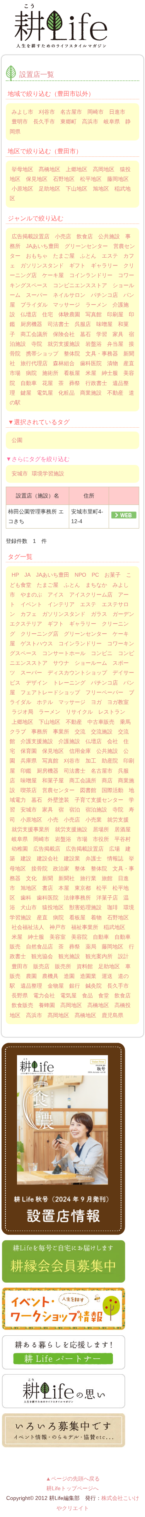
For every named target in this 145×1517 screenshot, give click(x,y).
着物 (96, 917)
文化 (31, 878)
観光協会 (42, 956)
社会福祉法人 (28, 927)
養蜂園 (47, 1005)
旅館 (107, 878)
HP (15, 575)
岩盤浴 (93, 344)
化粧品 (66, 393)
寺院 (36, 344)
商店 (107, 780)
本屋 (63, 888)
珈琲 (112, 907)
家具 (118, 334)
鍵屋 (25, 393)
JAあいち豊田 (42, 246)
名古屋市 (71, 112)
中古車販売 (100, 722)
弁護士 (93, 858)
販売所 (63, 966)
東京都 (83, 888)
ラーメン (96, 305)
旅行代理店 (34, 363)
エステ (110, 256)
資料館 (85, 966)
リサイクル (79, 712)
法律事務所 (77, 898)
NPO (80, 575)
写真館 (93, 314)
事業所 (61, 731)
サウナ (61, 663)
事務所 (39, 731)
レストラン (111, 712)
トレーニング (69, 683)
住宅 (47, 314)
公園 (17, 440)
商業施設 (91, 393)
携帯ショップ (42, 353)
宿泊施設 (96, 809)
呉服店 (83, 324)
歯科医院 (91, 363)
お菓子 (112, 575)
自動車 (28, 383)
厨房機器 (31, 324)
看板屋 (72, 373)
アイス (56, 594)
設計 (123, 956)
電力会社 (44, 995)
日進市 (117, 112)
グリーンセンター (86, 246)
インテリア (61, 604)
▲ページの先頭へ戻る (73, 1478)
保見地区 (37, 179)
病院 (31, 373)
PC (95, 575)
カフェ (28, 614)
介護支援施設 (36, 741)
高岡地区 (103, 169)
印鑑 (25, 771)
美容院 (79, 937)
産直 (42, 917)
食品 (87, 995)
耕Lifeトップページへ (72, 1488)
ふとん (88, 256)
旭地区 (101, 189)
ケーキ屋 (53, 275)
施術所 (50, 373)
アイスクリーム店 (91, 594)
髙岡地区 (58, 1015)
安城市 (20, 473)
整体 (80, 868)
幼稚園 (20, 849)
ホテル (45, 702)
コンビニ (102, 653)
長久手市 (44, 121)
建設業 (72, 858)
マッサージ (66, 305)
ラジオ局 (22, 712)
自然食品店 (39, 946)
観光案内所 (99, 956)
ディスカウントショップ (77, 672)
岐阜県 (112, 121)
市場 (82, 839)
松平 (101, 888)
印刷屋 (115, 314)
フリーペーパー (104, 692)
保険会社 (64, 334)
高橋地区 (98, 1005)
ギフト (77, 265)
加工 (90, 761)
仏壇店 (28, 314)
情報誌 (115, 858)
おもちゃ (37, 256)
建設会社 (47, 858)
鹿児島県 (112, 1015)
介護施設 (69, 741)
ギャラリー (104, 265)
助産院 (110, 761)
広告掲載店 (46, 849)
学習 (101, 334)
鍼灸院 (93, 986)
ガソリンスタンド (42, 265)
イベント (31, 604)
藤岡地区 (118, 179)
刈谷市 (47, 112)
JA (27, 575)
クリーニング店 (39, 634)
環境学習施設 (48, 473)
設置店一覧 (36, 74)
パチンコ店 (104, 295)
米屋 (90, 373)
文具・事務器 (101, 353)
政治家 (61, 868)
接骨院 (39, 868)
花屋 (47, 383)
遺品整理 (31, 986)
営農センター (58, 790)
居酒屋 (122, 829)
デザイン (37, 683)
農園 (31, 976)
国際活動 (112, 790)
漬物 (112, 363)
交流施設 (102, 731)
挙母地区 (22, 169)
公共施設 (109, 236)
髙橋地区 (49, 169)
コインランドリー (91, 275)
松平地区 (91, 179)
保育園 (28, 751)
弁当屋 (115, 344)
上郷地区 (76, 169)
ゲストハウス (36, 643)
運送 (107, 976)
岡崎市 (95, 112)
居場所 (101, 829)
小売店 (63, 236)
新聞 (47, 878)
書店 (47, 888)
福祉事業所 (84, 927)
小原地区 (22, 189)
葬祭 (74, 383)
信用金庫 (80, 751)
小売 (53, 820)
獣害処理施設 (85, 907)
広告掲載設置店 (30, 236)
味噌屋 (104, 324)
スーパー (37, 295)
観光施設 (69, 956)
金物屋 (56, 986)
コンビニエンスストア (80, 285)
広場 (114, 849)
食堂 (103, 995)
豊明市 (20, 121)
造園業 (88, 976)
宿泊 (74, 809)
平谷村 (122, 839)
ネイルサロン (69, 295)
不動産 (115, 393)
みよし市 (22, 112)
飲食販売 (22, 1005)
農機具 (50, 976)
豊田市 (20, 966)
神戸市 (57, 927)
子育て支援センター (99, 800)
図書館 (88, 790)
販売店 (41, 966)
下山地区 (76, 189)
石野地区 (64, 179)
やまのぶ (31, 594)
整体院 (72, 353)
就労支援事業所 (30, 829)
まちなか (96, 585)
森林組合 (64, 363)
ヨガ (96, 702)
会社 (112, 741)
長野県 (20, 995)
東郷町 (68, 121)
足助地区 (49, 189)
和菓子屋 (53, 780)
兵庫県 (28, 761)
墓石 (85, 334)
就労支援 (118, 820)
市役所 (101, 839)
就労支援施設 (64, 344)
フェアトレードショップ (50, 692)
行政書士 (96, 383)
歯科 (25, 898)
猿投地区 (53, 907)
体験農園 (69, 314)
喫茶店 (28, 790)
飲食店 (85, 236)
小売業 (93, 820)
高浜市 (90, 121)
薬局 (90, 946)
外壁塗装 (58, 800)
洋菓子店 (107, 898)
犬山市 (28, 907)
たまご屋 (64, 256)
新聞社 (66, 878)
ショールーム (91, 663)
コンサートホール (63, 653)
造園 (69, 976)
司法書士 (58, 324)
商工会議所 (34, 334)
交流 (80, 731)
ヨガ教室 (118, 702)
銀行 (74, 986)
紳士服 (110, 373)
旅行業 (88, 878)
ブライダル (34, 305)
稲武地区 (114, 927)
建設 (25, 858)
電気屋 (45, 393)
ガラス (99, 614)
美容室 (57, 937)
